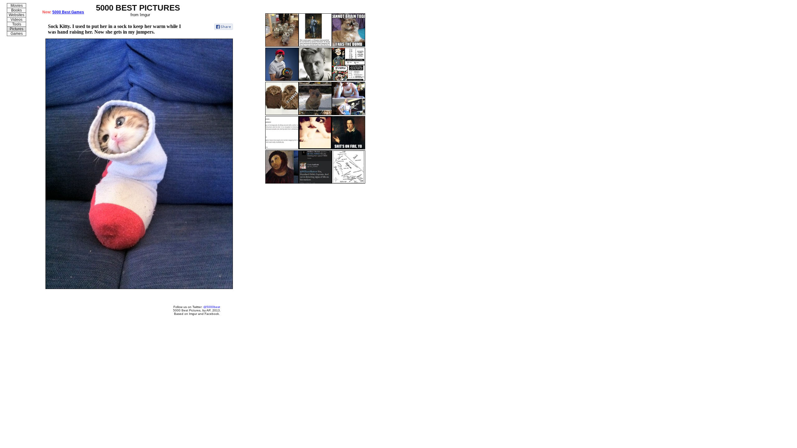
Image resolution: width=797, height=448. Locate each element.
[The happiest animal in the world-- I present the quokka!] (315, 114)
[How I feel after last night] (348, 45)
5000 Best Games (68, 12)
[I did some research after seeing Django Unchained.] (315, 45)
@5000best (211, 307)
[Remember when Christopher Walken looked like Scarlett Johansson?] (315, 79)
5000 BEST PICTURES (138, 7)
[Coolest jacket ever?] (282, 114)
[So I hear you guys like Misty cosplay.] (348, 114)
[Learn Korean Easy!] (348, 79)
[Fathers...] (282, 148)
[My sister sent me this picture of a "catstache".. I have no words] (315, 148)
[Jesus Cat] (282, 182)
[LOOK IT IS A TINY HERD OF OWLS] (282, 45)
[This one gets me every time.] (348, 148)
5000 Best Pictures (186, 310)
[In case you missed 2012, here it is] (282, 79)
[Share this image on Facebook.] (223, 27)
